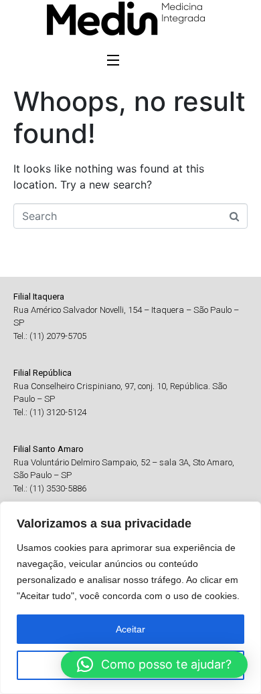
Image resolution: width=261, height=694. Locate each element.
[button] (154, 664)
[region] (130, 597)
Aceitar (130, 629)
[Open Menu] (113, 61)
